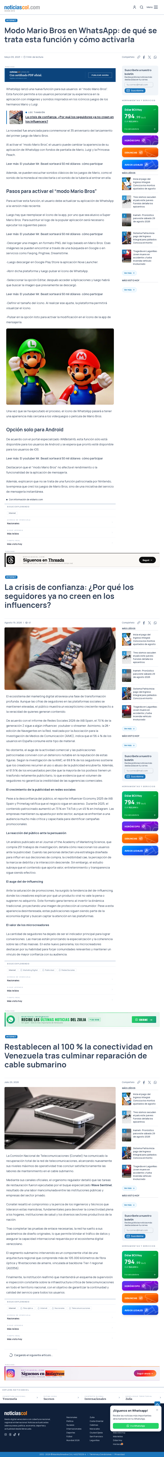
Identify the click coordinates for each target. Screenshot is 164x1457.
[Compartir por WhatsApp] (155, 57)
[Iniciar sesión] (134, 7)
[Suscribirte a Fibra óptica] (21, 1308)
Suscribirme (137, 90)
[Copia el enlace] (138, 57)
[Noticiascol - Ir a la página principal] (22, 7)
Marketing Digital (30, 970)
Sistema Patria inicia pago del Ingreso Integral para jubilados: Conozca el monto (145, 238)
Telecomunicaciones (81, 1308)
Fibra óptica (28, 1308)
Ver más (128, 273)
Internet (11, 20)
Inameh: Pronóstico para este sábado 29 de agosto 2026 (144, 218)
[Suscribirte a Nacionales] (53, 1308)
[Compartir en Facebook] (144, 57)
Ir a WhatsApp (138, 1425)
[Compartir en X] (149, 57)
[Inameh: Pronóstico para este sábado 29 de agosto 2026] (126, 220)
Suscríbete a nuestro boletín (138, 72)
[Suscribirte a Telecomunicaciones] (70, 1308)
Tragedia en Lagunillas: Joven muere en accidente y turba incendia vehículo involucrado (145, 257)
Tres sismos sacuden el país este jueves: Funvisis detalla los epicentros (144, 201)
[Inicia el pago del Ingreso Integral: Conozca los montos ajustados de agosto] (126, 183)
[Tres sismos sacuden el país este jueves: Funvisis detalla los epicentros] (126, 201)
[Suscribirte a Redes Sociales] (60, 970)
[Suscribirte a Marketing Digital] (21, 970)
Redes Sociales (68, 970)
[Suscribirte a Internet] (38, 1308)
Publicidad (49, 970)
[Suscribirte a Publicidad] (43, 970)
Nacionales (59, 1308)
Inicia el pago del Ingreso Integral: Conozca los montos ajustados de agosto (144, 183)
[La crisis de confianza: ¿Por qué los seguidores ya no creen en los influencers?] (16, 117)
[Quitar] (157, 1409)
